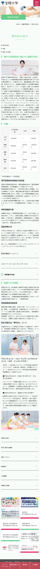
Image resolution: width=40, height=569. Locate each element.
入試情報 (4, 476)
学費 (4, 48)
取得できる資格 (6, 52)
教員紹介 (4, 466)
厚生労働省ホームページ (9, 253)
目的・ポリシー (6, 457)
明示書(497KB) (10, 274)
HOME (18, 24)
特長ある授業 (5, 485)
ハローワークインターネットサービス (14, 264)
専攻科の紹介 (6, 45)
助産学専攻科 (25, 24)
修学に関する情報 (6, 447)
